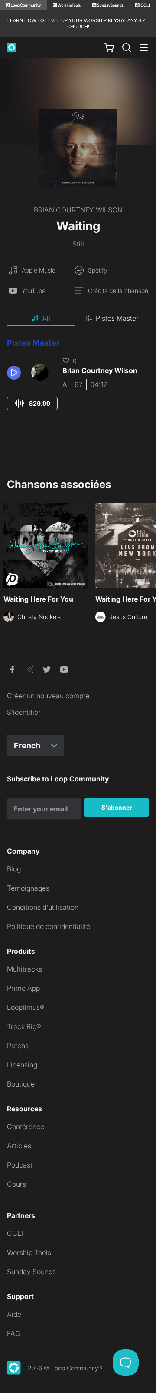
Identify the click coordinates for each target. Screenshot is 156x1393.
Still (78, 243)
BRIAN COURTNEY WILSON (78, 209)
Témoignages (28, 888)
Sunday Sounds (31, 1271)
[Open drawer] (144, 47)
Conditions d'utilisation (42, 907)
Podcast (19, 1165)
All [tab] (46, 318)
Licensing (22, 1064)
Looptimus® (26, 1007)
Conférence (25, 1126)
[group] (32, 403)
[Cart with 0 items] (109, 47)
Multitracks (24, 969)
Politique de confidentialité (48, 926)
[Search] (126, 47)
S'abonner (116, 807)
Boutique (21, 1084)
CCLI (15, 1233)
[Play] (14, 373)
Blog (14, 869)
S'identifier (24, 712)
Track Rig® (24, 1026)
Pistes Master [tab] (117, 318)
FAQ (13, 1333)
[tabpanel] (78, 382)
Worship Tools (29, 1252)
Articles (19, 1145)
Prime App (23, 988)
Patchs (18, 1045)
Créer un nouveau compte (48, 695)
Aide (14, 1314)
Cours (16, 1184)
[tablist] (78, 318)
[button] (15, 373)
